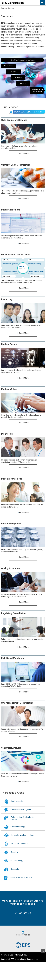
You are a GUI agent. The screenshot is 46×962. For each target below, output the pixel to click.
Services (11, 8)
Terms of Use (7, 955)
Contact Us (24, 913)
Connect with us (23, 935)
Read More (24, 154)
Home (3, 8)
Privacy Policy (21, 955)
